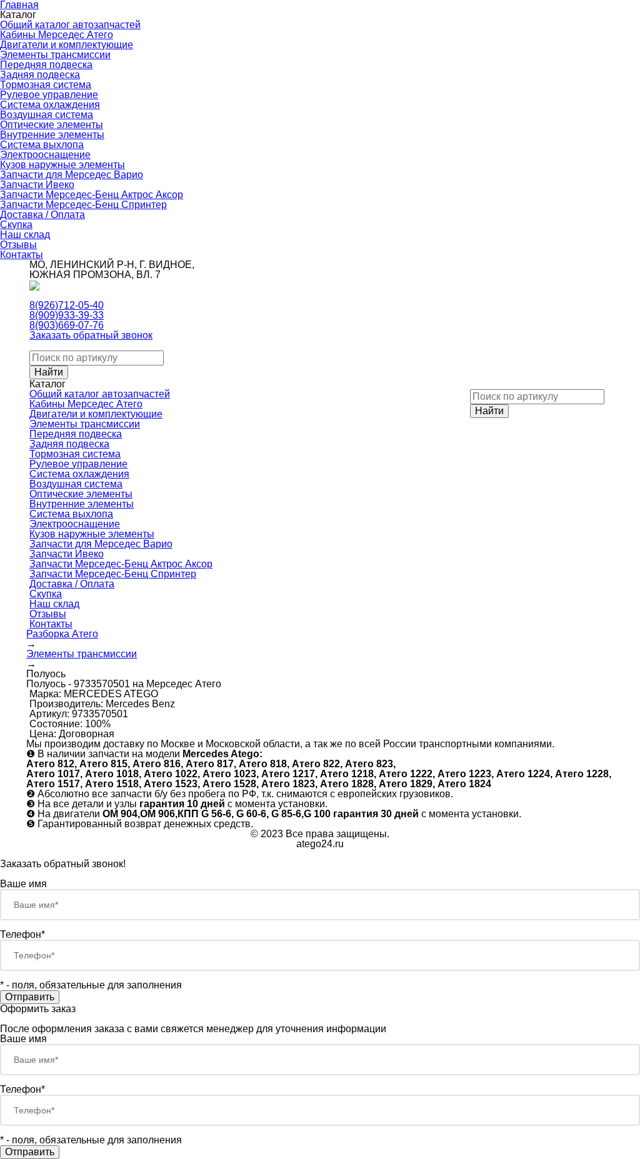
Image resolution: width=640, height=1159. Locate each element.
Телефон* (22, 934)
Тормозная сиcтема (45, 84)
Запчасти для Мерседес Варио (71, 174)
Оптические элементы (51, 124)
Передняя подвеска (46, 64)
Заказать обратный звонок (90, 335)
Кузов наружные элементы (62, 164)
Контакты (21, 254)
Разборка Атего (62, 634)
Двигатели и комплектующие (66, 44)
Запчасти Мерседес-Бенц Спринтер (83, 204)
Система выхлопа (42, 144)
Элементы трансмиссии (55, 54)
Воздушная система (46, 114)
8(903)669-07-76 (66, 325)
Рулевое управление (49, 94)
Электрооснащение (45, 154)
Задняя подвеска (40, 74)
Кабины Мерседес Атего (56, 34)
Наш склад (25, 234)
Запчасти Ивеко (37, 184)
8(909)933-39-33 (66, 315)
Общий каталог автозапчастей (70, 24)
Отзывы (18, 244)
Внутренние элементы (52, 134)
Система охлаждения (50, 104)
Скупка (16, 224)
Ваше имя (23, 883)
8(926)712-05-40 (66, 305)
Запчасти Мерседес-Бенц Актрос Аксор (91, 194)
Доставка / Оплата (42, 214)
